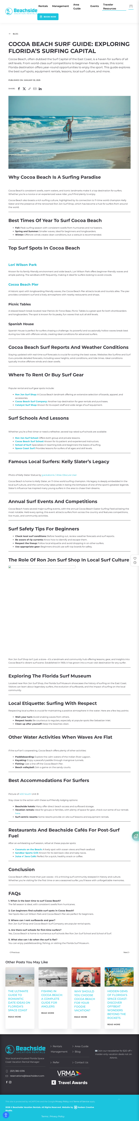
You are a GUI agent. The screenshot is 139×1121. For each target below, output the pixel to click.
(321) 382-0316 (17, 1071)
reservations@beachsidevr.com (27, 1076)
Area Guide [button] (77, 6)
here (17, 813)
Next (126, 952)
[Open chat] (135, 836)
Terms (44, 1116)
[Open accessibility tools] (6, 1115)
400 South (25, 794)
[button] (131, 6)
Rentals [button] (43, 6)
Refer (56, 1062)
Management (60, 6)
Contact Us (81, 1062)
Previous (15, 952)
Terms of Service (81, 1101)
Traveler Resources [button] (109, 6)
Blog (15, 34)
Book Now (50, 17)
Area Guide (82, 1046)
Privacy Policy (62, 1101)
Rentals (57, 1046)
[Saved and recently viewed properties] (135, 560)
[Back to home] (21, 11)
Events (94, 6)
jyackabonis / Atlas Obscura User (59, 475)
